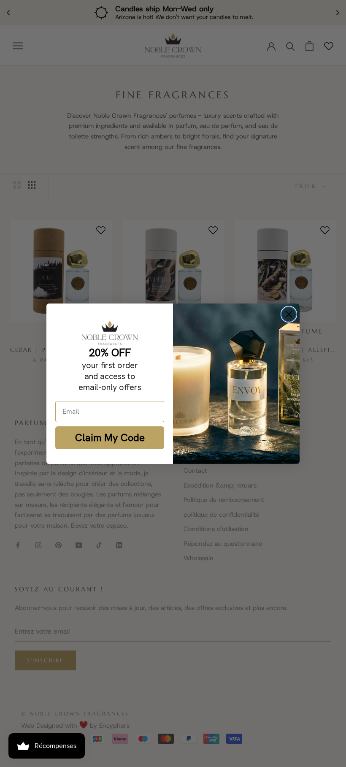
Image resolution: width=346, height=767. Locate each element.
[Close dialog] (288, 314)
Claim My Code (110, 437)
